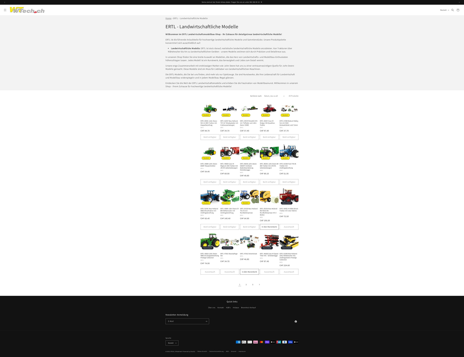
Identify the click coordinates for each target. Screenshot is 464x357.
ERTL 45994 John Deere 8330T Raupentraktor (209, 165)
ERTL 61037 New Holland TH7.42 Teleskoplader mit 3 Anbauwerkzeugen (229, 123)
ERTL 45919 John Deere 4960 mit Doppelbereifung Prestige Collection (210, 256)
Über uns (211, 307)
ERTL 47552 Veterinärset (248, 254)
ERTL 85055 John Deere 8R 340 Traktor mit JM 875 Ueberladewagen (269, 166)
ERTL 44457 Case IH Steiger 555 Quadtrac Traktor (267, 123)
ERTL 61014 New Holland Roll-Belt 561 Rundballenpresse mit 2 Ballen (268, 212)
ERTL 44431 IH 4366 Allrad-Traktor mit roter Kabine (289, 210)
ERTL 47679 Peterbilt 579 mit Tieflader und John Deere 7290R (248, 123)
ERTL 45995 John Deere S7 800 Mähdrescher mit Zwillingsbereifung (229, 211)
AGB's (228, 307)
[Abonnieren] (206, 321)
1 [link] (239, 284)
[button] (5, 10)
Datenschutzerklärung (216, 351)
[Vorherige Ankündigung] (4, 2)
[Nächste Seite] (259, 284)
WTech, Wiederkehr (176, 351)
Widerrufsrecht (202, 351)
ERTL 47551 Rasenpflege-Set (229, 255)
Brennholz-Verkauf (248, 307)
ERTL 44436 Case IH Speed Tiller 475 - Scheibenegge (269, 255)
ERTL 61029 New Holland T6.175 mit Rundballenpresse (248, 211)
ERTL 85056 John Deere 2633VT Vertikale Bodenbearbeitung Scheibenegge (248, 167)
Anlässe (236, 307)
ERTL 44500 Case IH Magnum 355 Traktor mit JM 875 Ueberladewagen (229, 166)
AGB (227, 351)
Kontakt (221, 307)
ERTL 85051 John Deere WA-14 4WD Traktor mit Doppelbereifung (209, 123)
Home (168, 18)
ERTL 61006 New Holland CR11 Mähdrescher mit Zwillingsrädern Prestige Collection (288, 257)
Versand (233, 351)
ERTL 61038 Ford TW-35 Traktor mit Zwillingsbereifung (288, 166)
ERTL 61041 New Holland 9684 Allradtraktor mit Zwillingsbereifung (209, 211)
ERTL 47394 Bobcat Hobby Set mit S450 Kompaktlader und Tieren (289, 123)
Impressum (242, 351)
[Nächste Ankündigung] (459, 2)
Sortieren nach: (256, 96)
